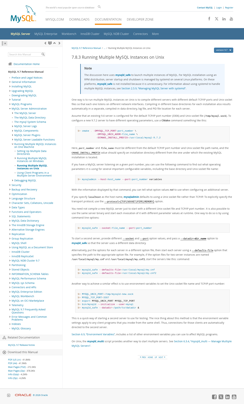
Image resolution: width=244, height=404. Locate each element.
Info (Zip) (13, 378)
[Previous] (45, 43)
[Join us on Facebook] (208, 20)
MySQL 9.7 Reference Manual (86, 48)
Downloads (79, 19)
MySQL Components (26, 130)
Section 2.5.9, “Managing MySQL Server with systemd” (153, 88)
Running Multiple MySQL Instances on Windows (32, 160)
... (104, 48)
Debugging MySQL (25, 180)
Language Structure (23, 198)
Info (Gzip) (13, 374)
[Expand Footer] (8, 396)
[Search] (43, 54)
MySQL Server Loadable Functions (34, 139)
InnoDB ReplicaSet (23, 256)
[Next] (59, 43)
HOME (150, 357)
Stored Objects (20, 269)
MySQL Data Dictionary (25, 220)
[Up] (54, 43)
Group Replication (22, 238)
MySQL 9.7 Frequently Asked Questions (29, 311)
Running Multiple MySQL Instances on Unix (32, 167)
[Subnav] (10, 82)
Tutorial (16, 99)
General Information (24, 82)
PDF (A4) (12, 363)
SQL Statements (21, 216)
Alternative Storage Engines (28, 229)
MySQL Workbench (23, 296)
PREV (143, 357)
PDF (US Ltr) (14, 359)
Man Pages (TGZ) (17, 367)
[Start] (50, 43)
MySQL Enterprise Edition (27, 291)
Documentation (108, 19)
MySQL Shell (19, 243)
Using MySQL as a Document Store (32, 247)
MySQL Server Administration (29, 108)
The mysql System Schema (30, 122)
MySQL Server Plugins (27, 135)
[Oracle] (23, 395)
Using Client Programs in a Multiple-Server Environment (34, 174)
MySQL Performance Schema (29, 278)
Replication (18, 234)
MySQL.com (55, 19)
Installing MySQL (22, 86)
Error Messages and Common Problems (29, 318)
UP (156, 357)
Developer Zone (140, 19)
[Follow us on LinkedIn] (222, 20)
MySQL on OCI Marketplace (28, 300)
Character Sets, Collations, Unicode (32, 203)
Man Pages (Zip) (16, 370)
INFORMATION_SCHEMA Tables (30, 274)
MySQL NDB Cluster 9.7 (25, 260)
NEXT (161, 357)
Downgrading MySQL (24, 95)
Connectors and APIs (24, 287)
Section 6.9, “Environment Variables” (93, 334)
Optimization (19, 194)
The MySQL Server (25, 113)
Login (219, 7)
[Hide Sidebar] (4, 43)
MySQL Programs (22, 104)
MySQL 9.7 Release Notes (21, 345)
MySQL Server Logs (25, 126)
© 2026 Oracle (40, 395)
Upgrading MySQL (22, 91)
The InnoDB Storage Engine (28, 225)
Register (229, 7)
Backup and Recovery (24, 189)
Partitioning (19, 265)
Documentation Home (27, 64)
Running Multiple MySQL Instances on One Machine (35, 145)
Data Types (18, 207)
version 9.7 (222, 50)
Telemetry (17, 305)
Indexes (16, 324)
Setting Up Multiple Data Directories (31, 152)
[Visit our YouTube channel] (230, 20)
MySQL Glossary (21, 328)
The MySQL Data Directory (30, 117)
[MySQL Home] (23, 14)
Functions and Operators (26, 212)
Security (16, 185)
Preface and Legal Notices (27, 77)
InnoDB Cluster (21, 251)
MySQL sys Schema (23, 283)
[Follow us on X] (215, 20)
